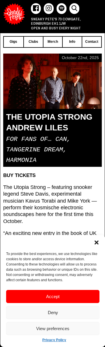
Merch (53, 42)
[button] (96, 242)
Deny (53, 312)
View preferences (52, 328)
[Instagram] (49, 8)
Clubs (33, 42)
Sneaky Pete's (14, 14)
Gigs (13, 42)
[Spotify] (61, 8)
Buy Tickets (19, 175)
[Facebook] (36, 8)
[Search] (74, 8)
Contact (91, 42)
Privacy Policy (54, 340)
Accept (53, 296)
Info (72, 42)
